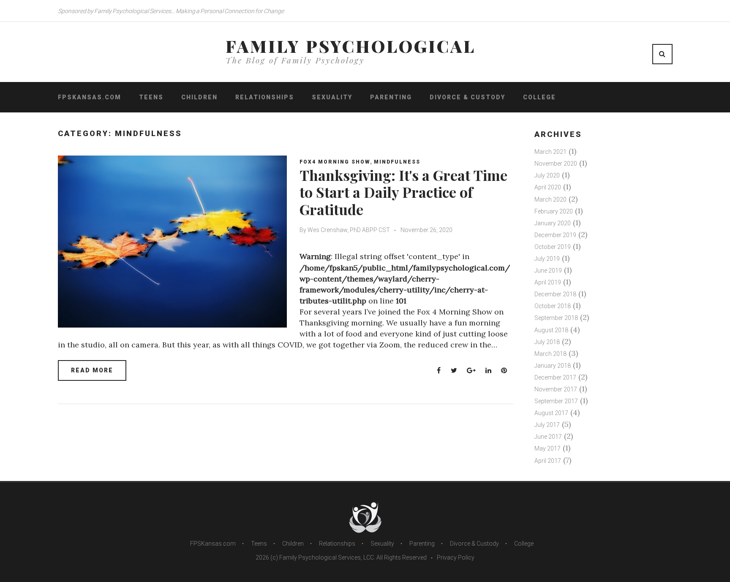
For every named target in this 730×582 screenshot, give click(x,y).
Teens (151, 97)
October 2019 (552, 246)
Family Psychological (351, 46)
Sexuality (332, 97)
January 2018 (552, 365)
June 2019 (548, 270)
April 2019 (547, 282)
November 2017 (555, 389)
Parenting (391, 97)
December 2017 (555, 377)
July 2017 (547, 424)
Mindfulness (397, 162)
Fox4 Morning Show (335, 162)
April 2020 (547, 187)
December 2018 (555, 294)
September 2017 (556, 401)
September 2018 (556, 317)
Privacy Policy (455, 557)
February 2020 (553, 211)
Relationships (264, 97)
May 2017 (547, 448)
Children (199, 97)
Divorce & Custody (467, 97)
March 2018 (550, 353)
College (539, 97)
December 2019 (555, 235)
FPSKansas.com (89, 97)
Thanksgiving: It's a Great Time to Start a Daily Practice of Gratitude (403, 192)
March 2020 (550, 199)
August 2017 (551, 413)
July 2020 (547, 175)
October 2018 (552, 306)
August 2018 (551, 330)
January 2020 (552, 223)
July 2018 (547, 342)
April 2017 (547, 460)
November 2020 (555, 163)
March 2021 (550, 151)
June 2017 (548, 436)
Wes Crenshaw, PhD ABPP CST (349, 230)
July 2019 (547, 258)
